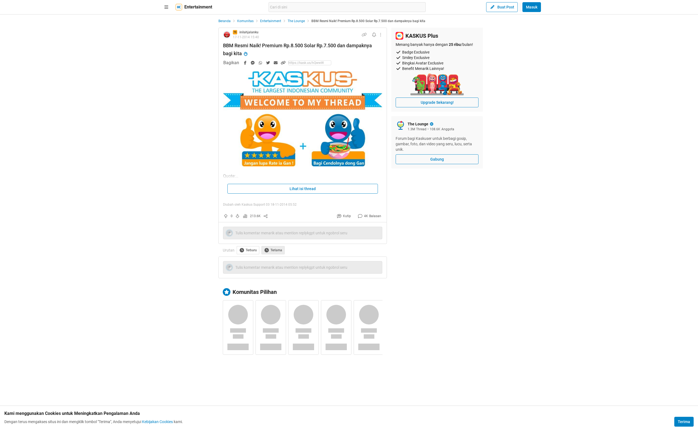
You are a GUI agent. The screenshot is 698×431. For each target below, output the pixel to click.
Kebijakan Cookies (157, 422)
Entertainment (270, 21)
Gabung (437, 159)
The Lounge (296, 21)
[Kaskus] (179, 7)
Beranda (224, 21)
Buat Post (505, 7)
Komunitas (245, 21)
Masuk (531, 7)
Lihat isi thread (303, 189)
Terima (684, 422)
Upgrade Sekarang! (437, 102)
